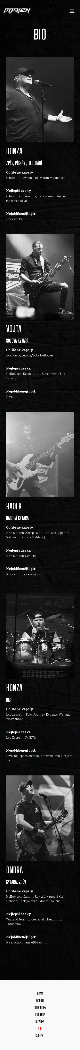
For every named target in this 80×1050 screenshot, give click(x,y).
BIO (40, 1028)
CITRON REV (40, 1007)
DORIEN (40, 1000)
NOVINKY (40, 1021)
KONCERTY (40, 1014)
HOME (40, 994)
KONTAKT (40, 1035)
